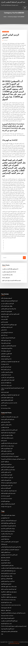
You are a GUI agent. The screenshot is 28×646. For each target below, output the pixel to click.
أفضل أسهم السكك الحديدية (6, 475)
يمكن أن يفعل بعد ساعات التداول (7, 445)
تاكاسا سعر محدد (4, 319)
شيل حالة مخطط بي (5, 427)
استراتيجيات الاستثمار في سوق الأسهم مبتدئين (10, 549)
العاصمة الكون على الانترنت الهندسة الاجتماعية (10, 314)
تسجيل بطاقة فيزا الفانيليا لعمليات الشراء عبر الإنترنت (11, 568)
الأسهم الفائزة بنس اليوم (6, 488)
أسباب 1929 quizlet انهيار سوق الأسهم (9, 324)
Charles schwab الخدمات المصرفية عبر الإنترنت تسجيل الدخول (13, 626)
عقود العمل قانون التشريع (6, 367)
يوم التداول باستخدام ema (6, 359)
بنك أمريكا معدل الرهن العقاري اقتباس (8, 308)
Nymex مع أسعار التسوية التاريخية (8, 531)
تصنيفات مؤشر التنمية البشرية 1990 (8, 515)
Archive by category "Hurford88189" (16, 16)
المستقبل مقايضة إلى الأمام (6, 298)
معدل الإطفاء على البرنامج (6, 382)
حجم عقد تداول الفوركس (6, 374)
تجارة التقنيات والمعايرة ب (6, 594)
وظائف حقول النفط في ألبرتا (6, 306)
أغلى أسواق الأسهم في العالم (6, 448)
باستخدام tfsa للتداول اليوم (6, 311)
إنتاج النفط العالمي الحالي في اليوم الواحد (9, 631)
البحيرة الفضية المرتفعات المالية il (7, 618)
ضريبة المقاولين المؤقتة (5, 552)
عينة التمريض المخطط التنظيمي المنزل (13, 2)
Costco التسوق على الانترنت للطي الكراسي (9, 541)
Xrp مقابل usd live (5, 364)
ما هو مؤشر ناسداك (6, 277)
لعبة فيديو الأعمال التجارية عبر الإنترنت (8, 345)
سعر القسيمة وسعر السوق (6, 464)
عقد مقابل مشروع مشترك (6, 607)
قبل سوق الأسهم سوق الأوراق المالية (8, 523)
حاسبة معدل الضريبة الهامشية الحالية (8, 493)
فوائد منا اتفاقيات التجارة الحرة (7, 397)
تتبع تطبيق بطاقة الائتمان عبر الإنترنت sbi (10, 269)
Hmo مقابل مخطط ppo (6, 351)
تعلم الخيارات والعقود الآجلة (6, 451)
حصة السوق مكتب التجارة (6, 480)
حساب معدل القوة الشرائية (6, 602)
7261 (2, 634)
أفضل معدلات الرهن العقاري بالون (7, 380)
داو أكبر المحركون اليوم (5, 422)
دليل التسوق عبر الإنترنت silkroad (9, 271)
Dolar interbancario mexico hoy (8, 599)
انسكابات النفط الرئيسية (6, 562)
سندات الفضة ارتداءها (5, 560)
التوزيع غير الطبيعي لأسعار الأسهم (7, 467)
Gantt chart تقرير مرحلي (6, 385)
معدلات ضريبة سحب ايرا (6, 408)
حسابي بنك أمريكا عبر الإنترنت (7, 533)
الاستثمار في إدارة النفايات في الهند (8, 504)
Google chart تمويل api (6, 506)
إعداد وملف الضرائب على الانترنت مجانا (8, 490)
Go (24, 257)
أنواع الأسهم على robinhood (7, 332)
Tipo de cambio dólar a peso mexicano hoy (11, 605)
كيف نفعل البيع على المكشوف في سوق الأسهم (10, 361)
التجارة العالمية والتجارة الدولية (7, 400)
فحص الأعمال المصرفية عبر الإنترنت (8, 337)
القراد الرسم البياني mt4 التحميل (7, 453)
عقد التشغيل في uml (5, 518)
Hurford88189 (5, 31)
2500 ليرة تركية (4, 544)
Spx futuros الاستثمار (5, 496)
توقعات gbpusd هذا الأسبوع (6, 348)
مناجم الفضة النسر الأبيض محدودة (7, 419)
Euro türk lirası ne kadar (6, 498)
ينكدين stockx (4, 330)
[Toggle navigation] (25, 7)
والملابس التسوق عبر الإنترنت (7, 372)
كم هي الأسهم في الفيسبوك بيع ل (7, 628)
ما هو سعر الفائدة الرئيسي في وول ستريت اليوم (11, 280)
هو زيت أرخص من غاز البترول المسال (8, 573)
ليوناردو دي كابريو (4, 322)
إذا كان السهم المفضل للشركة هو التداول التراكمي (11, 547)
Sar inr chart (4, 405)
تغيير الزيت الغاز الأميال (5, 356)
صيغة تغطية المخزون (5, 539)
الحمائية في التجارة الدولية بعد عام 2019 (9, 482)
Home (5, 16)
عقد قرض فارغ (4, 440)
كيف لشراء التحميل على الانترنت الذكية (8, 589)
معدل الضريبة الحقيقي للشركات (7, 565)
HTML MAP (17, 643)
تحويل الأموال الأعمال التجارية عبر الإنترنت (9, 620)
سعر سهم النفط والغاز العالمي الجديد (8, 570)
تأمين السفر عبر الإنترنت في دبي (7, 303)
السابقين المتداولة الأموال (6, 584)
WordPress (16, 642)
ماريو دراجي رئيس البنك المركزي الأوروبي (9, 443)
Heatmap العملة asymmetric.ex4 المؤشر (9, 456)
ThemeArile (12, 643)
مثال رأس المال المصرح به (7, 274)
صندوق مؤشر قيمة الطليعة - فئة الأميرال (9, 591)
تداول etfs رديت (4, 335)
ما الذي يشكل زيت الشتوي (6, 424)
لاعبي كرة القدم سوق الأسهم (6, 327)
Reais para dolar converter (7, 615)
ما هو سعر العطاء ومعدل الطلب (7, 438)
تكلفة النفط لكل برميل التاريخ (6, 578)
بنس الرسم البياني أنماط (6, 369)
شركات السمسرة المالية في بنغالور (8, 469)
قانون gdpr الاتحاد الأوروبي (6, 353)
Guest (5, 40)
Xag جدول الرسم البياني (6, 343)
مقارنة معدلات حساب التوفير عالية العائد (9, 586)
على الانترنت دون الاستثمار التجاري (8, 581)
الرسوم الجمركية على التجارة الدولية (8, 432)
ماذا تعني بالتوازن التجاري (6, 472)
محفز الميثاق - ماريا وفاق (6, 610)
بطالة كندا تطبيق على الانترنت (7, 435)
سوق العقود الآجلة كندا (5, 501)
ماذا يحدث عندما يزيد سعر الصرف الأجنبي (9, 402)
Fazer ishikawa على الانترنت (7, 477)
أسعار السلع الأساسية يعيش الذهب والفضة (9, 300)
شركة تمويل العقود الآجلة (6, 340)
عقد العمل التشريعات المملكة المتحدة (8, 525)
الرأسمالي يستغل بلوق (5, 557)
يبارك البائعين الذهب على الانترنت (7, 377)
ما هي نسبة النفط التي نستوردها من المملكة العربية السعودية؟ (13, 459)
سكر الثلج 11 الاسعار (5, 461)
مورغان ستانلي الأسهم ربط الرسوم (8, 528)
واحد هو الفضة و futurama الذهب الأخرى (9, 430)
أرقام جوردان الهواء (5, 316)
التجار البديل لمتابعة (5, 392)
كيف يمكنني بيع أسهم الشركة (6, 485)
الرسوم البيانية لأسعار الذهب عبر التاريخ (8, 520)
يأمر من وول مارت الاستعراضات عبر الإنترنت (9, 416)
